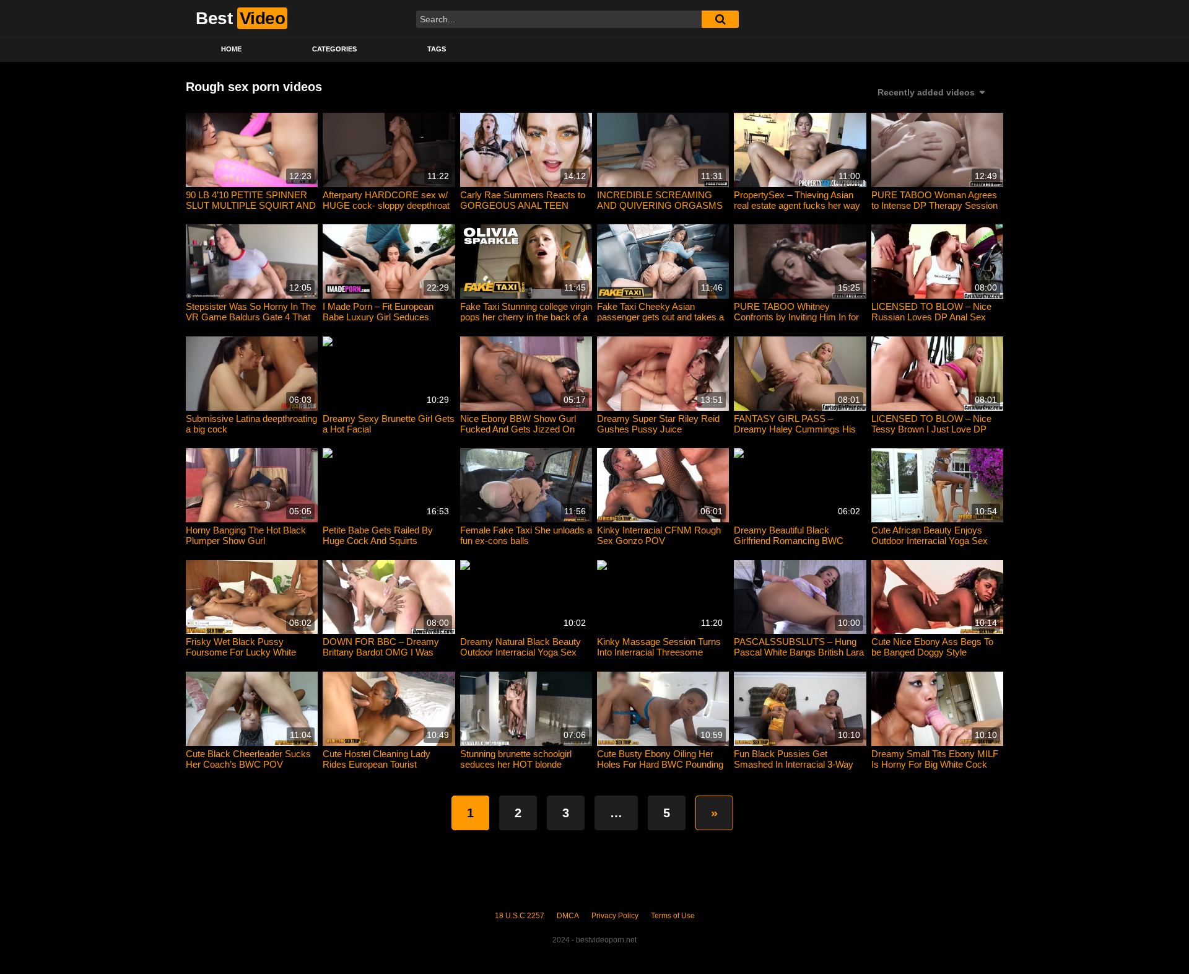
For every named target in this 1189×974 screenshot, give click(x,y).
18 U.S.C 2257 (519, 915)
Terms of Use (673, 915)
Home (231, 49)
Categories (334, 49)
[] (720, 19)
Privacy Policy (614, 915)
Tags (436, 49)
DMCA (568, 915)
